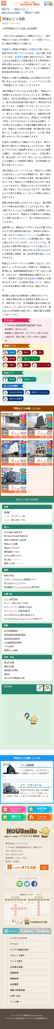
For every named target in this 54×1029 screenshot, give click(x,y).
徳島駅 (5, 49)
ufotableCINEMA (16, 392)
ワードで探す (16, 961)
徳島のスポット (21, 9)
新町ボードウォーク (40, 392)
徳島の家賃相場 (17, 990)
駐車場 (18, 57)
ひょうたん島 (15, 307)
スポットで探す (17, 955)
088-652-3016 (16, 817)
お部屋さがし (16, 809)
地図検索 (14, 973)
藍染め (33, 278)
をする (42, 809)
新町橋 (12, 379)
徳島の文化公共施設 (10, 12)
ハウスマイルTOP (18, 938)
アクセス (14, 944)
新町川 (34, 49)
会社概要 (14, 984)
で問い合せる (42, 817)
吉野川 (39, 250)
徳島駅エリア (29, 379)
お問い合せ (15, 996)
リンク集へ (15, 1002)
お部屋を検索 (16, 967)
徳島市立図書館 (15, 399)
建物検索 (14, 978)
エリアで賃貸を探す (19, 950)
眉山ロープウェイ (27, 235)
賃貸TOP (5, 9)
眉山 (38, 53)
